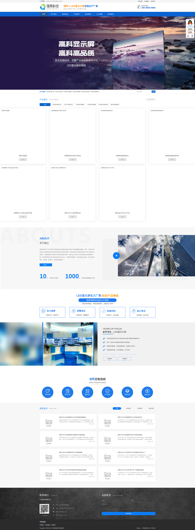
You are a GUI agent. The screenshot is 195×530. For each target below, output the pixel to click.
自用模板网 (47, 525)
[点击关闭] (192, 19)
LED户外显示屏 (59, 91)
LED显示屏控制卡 (85, 91)
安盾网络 (42, 525)
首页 (43, 14)
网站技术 (145, 528)
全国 (43, 1)
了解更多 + (46, 264)
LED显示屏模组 (68, 91)
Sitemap (138, 528)
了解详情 (124, 358)
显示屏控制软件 (95, 91)
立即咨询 (109, 358)
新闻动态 (65, 14)
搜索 (153, 91)
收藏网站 (146, 1)
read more (150, 99)
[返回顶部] (192, 36)
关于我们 (54, 14)
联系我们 (153, 1)
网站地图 (140, 1)
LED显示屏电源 (76, 91)
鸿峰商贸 (53, 525)
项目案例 (88, 14)
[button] (93, 88)
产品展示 (77, 14)
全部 (45, 104)
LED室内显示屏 (50, 91)
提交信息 (128, 513)
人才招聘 (99, 14)
